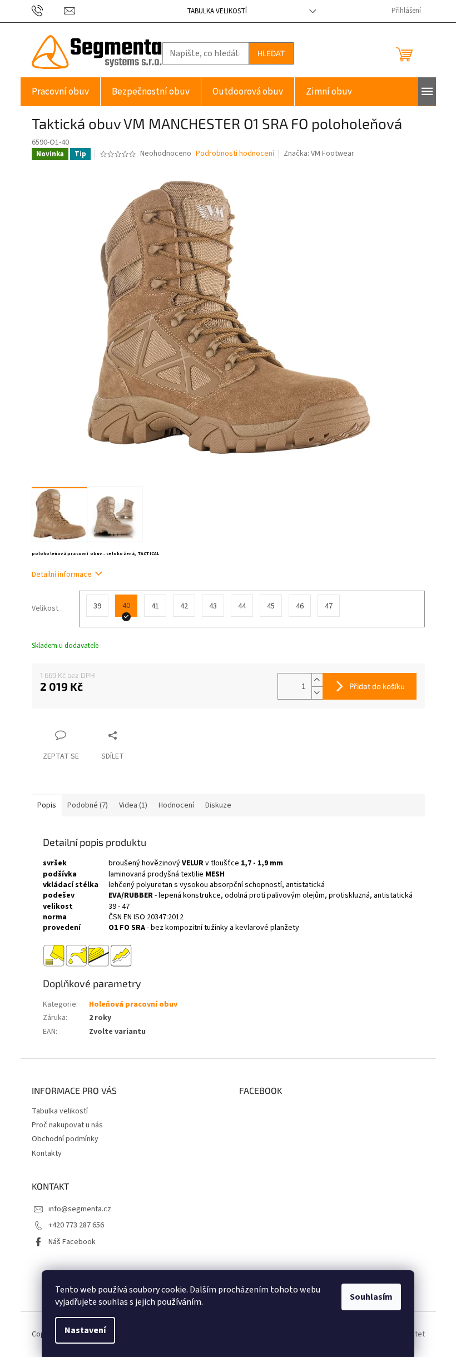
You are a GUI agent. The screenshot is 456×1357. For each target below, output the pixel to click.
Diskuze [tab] (218, 805)
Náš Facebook (72, 1241)
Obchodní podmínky (65, 1139)
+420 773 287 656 (76, 1225)
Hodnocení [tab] (176, 805)
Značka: (319, 153)
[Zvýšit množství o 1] (317, 679)
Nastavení (85, 1330)
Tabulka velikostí (217, 11)
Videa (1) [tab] (133, 805)
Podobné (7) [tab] (87, 805)
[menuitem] (60, 91)
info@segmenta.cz (79, 1209)
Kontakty (47, 1153)
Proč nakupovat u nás (67, 1125)
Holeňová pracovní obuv (133, 1004)
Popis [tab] (46, 805)
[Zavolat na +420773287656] (48, 11)
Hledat (271, 53)
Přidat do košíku (377, 686)
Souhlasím (371, 1297)
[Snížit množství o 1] (317, 692)
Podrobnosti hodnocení (235, 153)
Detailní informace (62, 574)
